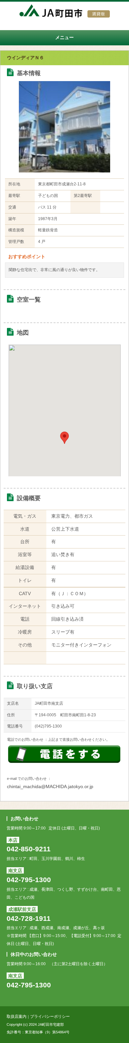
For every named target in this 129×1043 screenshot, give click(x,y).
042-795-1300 (29, 879)
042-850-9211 (29, 849)
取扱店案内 (16, 1016)
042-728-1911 (29, 918)
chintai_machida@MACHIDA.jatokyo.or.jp (50, 786)
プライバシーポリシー (50, 1016)
